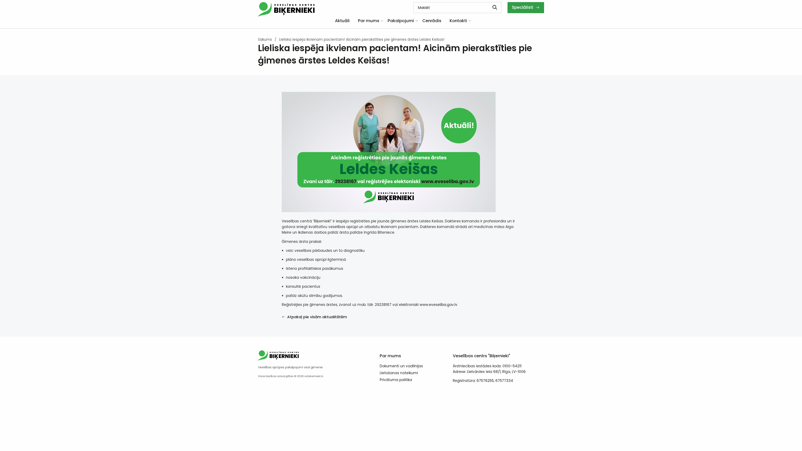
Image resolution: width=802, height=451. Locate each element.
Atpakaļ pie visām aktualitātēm (316, 316)
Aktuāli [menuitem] (342, 21)
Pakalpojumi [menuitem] (401, 21)
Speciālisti (523, 7)
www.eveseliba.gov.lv (438, 304)
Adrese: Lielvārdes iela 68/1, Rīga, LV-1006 (489, 371)
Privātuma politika (396, 380)
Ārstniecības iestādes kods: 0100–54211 (487, 366)
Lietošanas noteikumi (399, 373)
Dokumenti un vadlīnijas (401, 366)
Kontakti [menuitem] (458, 21)
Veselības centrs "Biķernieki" (481, 356)
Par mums (390, 356)
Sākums (265, 39)
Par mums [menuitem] (368, 21)
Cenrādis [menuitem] (431, 21)
